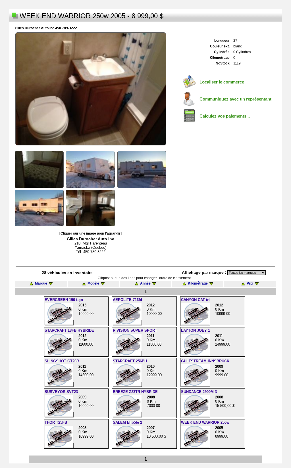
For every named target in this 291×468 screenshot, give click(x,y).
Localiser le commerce (221, 82)
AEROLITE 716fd (127, 300)
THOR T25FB (56, 422)
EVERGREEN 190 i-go (64, 300)
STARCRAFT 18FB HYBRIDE (69, 330)
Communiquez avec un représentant (235, 99)
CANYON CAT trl (195, 300)
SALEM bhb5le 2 (127, 422)
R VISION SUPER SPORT (135, 330)
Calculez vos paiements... (224, 116)
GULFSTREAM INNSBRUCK (205, 361)
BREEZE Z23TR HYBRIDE (135, 392)
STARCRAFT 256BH (130, 361)
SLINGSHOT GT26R (62, 361)
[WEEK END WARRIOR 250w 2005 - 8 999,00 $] (90, 144)
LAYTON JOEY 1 (195, 330)
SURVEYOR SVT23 (61, 392)
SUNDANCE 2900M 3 (199, 392)
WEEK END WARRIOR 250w (205, 422)
